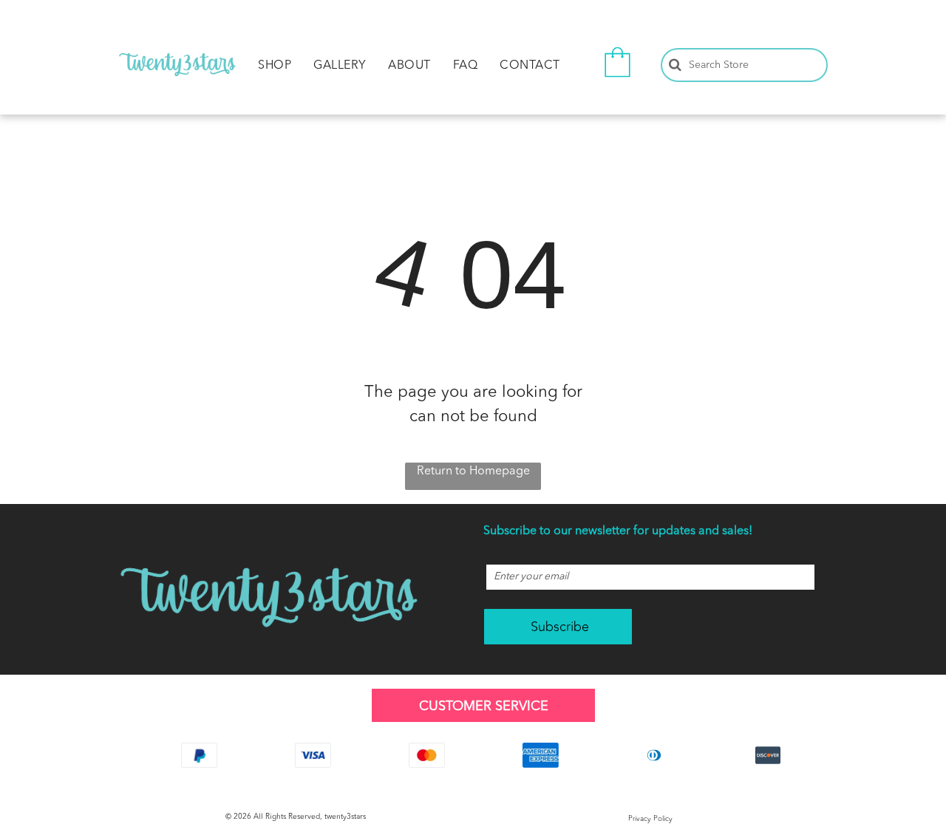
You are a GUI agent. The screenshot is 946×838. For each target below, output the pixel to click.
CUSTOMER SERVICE (483, 706)
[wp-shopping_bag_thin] (617, 80)
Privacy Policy (650, 819)
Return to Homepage (473, 471)
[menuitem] (274, 65)
